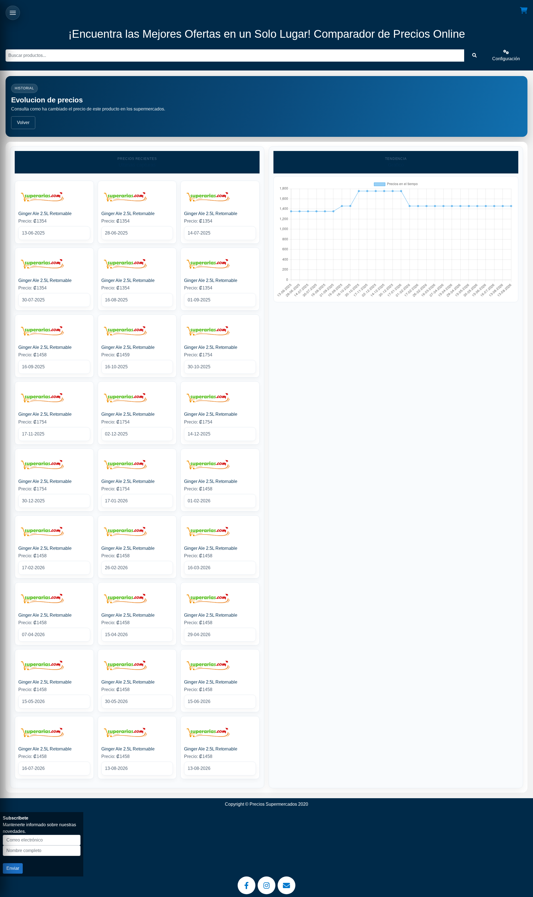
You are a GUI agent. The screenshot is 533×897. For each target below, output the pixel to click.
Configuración (506, 58)
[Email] (286, 885)
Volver (23, 122)
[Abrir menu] (13, 13)
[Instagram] (266, 885)
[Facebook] (246, 885)
